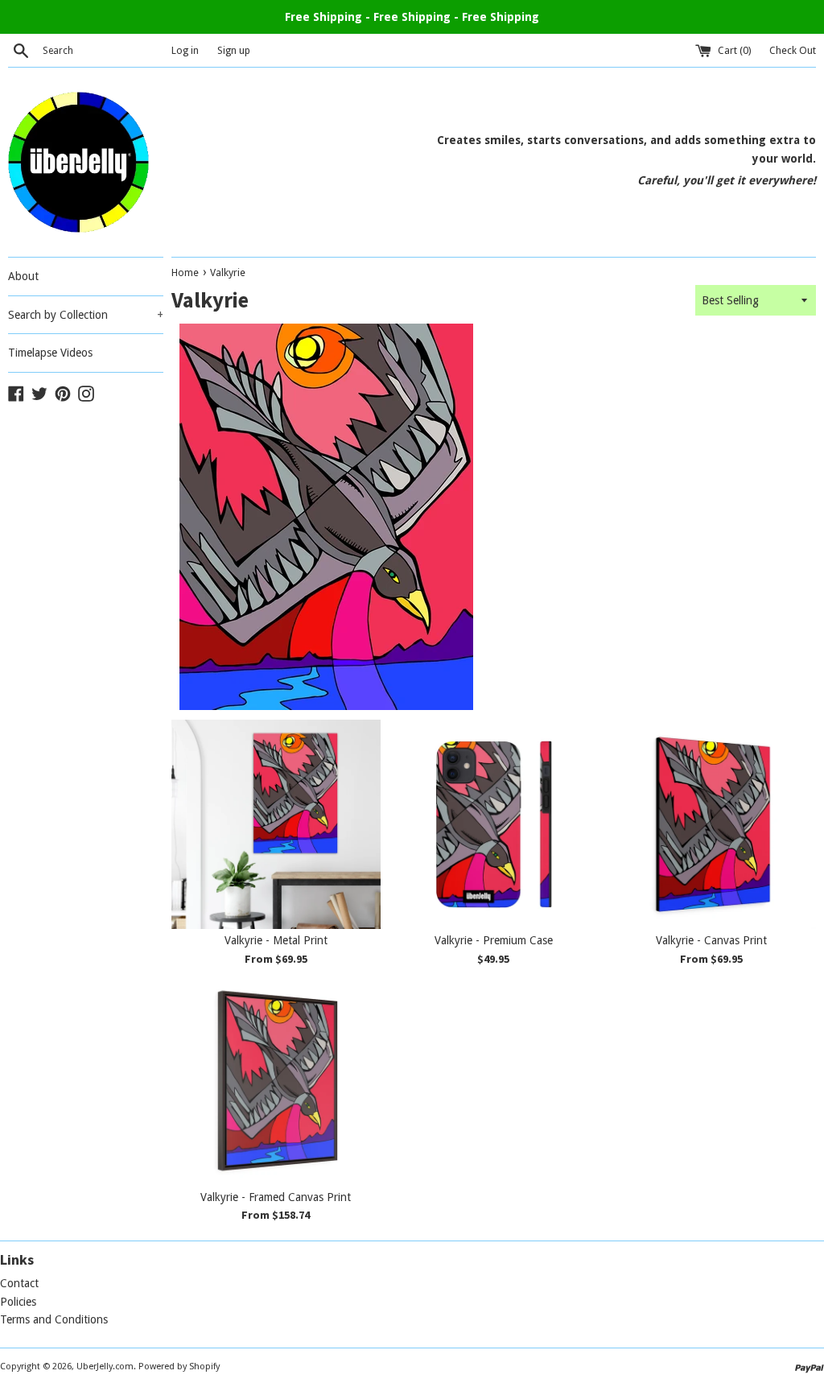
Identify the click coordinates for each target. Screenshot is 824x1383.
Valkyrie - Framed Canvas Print (275, 1197)
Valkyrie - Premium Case (494, 940)
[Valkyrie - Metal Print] (276, 824)
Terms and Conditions (54, 1319)
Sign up (233, 50)
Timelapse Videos (50, 352)
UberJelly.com (105, 1366)
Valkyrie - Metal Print (276, 940)
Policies (18, 1301)
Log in (185, 50)
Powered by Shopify (179, 1366)
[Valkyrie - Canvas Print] (711, 824)
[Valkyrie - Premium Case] (493, 824)
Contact (19, 1283)
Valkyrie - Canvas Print (711, 940)
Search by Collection (85, 314)
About (23, 276)
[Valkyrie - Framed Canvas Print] (276, 1080)
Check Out (792, 50)
